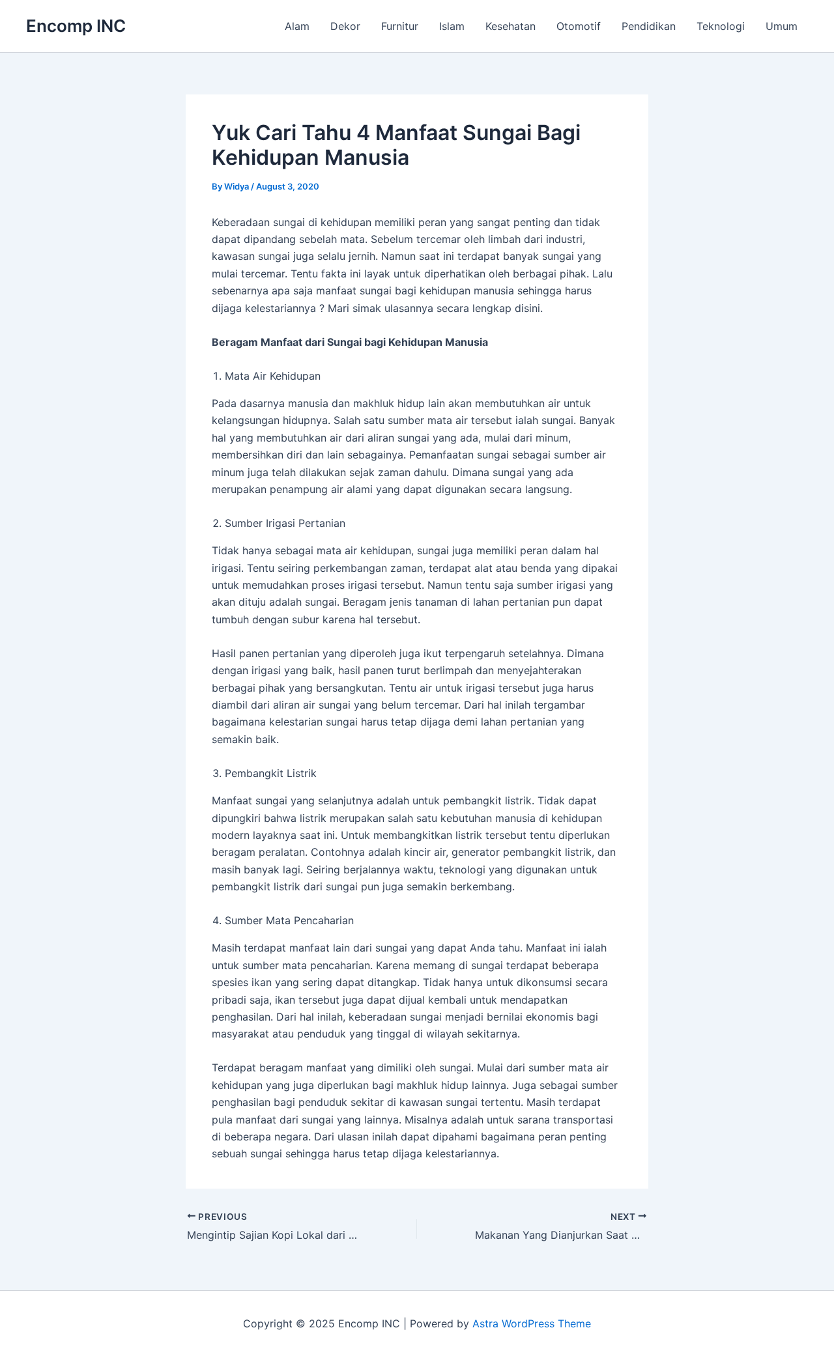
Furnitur (399, 26)
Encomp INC (76, 26)
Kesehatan (510, 26)
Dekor (345, 26)
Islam (452, 26)
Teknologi (721, 26)
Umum (782, 26)
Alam (297, 26)
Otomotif (578, 26)
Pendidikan (649, 26)
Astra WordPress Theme (531, 1323)
